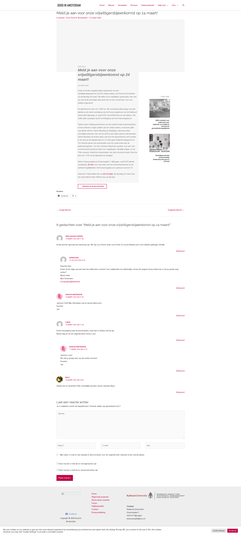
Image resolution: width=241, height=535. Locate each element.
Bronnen (134, 5)
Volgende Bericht (176, 210)
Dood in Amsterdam (73, 294)
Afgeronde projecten (100, 497)
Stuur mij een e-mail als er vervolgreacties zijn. (78, 464)
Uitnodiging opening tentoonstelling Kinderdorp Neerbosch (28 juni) (161, 158)
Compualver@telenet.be (70, 282)
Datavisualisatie (147, 5)
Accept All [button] (232, 531)
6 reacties (60, 18)
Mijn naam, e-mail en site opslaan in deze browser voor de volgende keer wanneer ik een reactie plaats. (102, 455)
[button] (167, 5)
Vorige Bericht (64, 210)
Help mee (162, 5)
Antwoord (180, 251)
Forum (94, 503)
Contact (95, 509)
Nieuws (111, 5)
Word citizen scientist (100, 500)
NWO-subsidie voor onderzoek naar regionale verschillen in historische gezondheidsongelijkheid (160, 124)
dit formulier (108, 174)
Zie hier (91, 165)
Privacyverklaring (98, 512)
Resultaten (122, 5)
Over (174, 5)
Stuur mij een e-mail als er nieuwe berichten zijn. (78, 470)
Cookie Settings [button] (219, 531)
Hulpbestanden (98, 506)
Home (102, 5)
